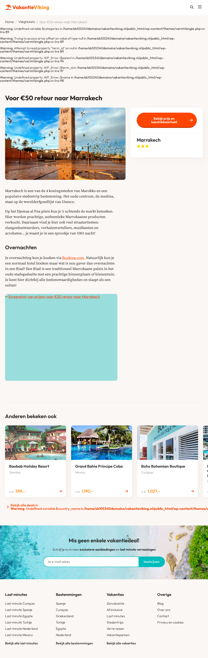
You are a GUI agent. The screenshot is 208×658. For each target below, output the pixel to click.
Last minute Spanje (18, 610)
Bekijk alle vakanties (121, 643)
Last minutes (116, 616)
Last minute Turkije (18, 622)
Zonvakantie (115, 603)
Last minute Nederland (21, 629)
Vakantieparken (118, 635)
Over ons (163, 610)
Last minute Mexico (19, 635)
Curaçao (62, 610)
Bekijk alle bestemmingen (74, 643)
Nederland (63, 635)
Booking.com (73, 257)
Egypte (61, 629)
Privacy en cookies (170, 622)
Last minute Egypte (19, 616)
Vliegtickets (26, 22)
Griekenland (65, 616)
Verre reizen (115, 629)
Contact (163, 616)
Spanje (61, 603)
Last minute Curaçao (20, 603)
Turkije (60, 622)
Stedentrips (115, 622)
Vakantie (30, 7)
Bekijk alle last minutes (21, 643)
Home (9, 22)
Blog (160, 603)
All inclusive (114, 610)
